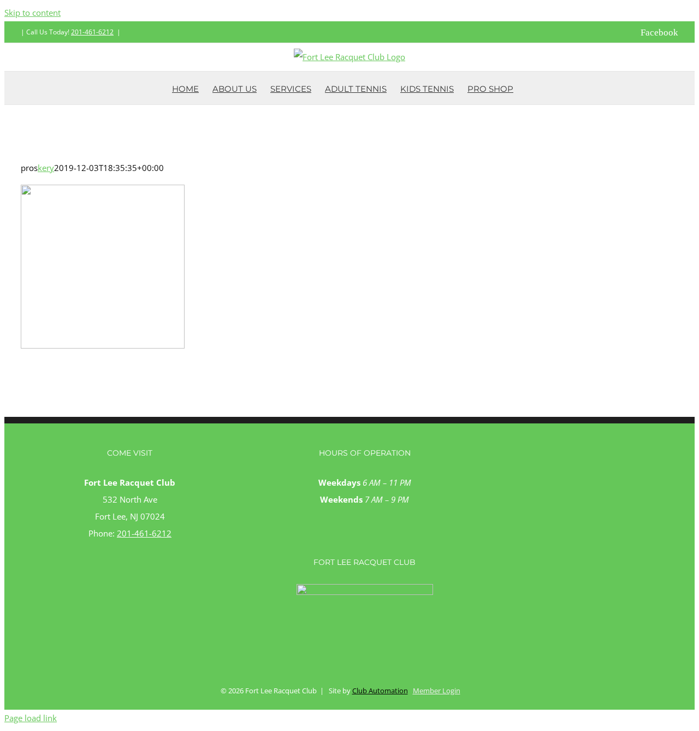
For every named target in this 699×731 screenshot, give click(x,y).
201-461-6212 (92, 32)
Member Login (436, 690)
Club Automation (380, 690)
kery (46, 167)
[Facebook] (364, 542)
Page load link (30, 717)
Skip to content (32, 12)
